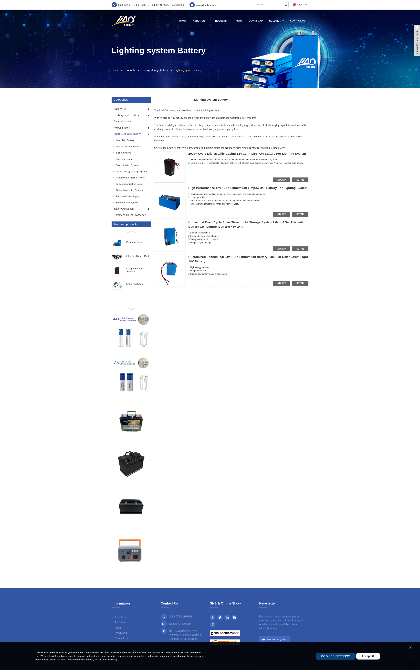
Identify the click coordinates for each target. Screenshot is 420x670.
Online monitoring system (129, 190)
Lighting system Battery (188, 70)
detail (300, 180)
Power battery (122, 127)
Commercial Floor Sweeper (130, 215)
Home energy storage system (131, 171)
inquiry (281, 180)
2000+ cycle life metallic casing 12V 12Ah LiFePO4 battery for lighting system (247, 153)
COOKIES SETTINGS (335, 656)
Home (182, 20)
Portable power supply (128, 196)
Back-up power (124, 159)
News (239, 20)
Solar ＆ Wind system (127, 165)
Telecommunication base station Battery (129, 185)
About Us (199, 21)
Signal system (123, 152)
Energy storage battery (155, 70)
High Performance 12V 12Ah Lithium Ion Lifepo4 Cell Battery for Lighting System (247, 188)
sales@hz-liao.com (180, 623)
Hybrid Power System (127, 202)
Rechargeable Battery (126, 115)
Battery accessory (124, 208)
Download (256, 20)
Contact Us (297, 20)
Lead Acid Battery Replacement (125, 141)
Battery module (122, 121)
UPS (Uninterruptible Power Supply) (130, 178)
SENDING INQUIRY (276, 639)
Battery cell (120, 109)
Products (220, 21)
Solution (275, 21)
